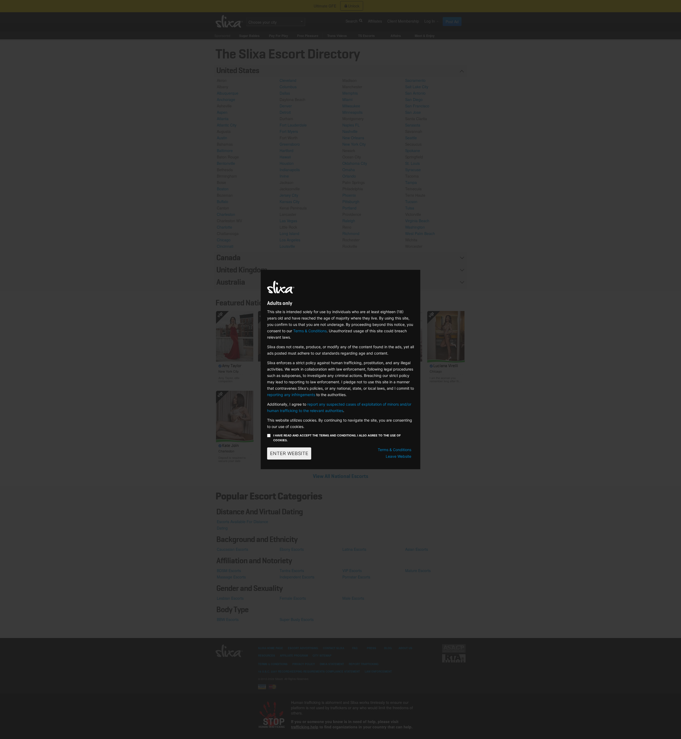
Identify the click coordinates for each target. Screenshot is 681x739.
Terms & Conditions (310, 331)
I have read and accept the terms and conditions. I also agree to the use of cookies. (337, 438)
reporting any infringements (291, 394)
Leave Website (398, 456)
